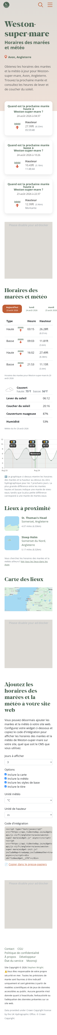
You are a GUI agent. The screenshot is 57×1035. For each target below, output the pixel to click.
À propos (10, 957)
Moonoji (31, 960)
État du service (14, 960)
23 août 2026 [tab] (12, 309)
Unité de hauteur (15, 809)
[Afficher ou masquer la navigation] (50, 4)
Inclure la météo (18, 778)
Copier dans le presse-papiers (28, 864)
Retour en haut (49, 1027)
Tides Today (6, 4)
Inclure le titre (16, 786)
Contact (9, 949)
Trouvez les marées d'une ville (40, 5)
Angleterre (24, 57)
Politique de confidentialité (22, 953)
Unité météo (12, 794)
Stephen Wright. (35, 967)
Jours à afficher (14, 756)
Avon (11, 57)
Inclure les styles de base (24, 782)
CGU (20, 949)
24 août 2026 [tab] (31, 309)
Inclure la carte (17, 774)
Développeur (27, 957)
